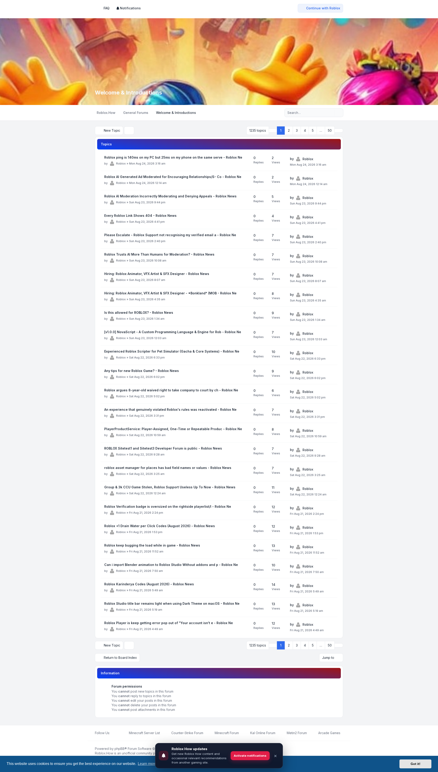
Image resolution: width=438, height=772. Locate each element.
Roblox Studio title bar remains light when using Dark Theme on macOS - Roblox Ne (172, 603)
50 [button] (330, 130)
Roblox (121, 163)
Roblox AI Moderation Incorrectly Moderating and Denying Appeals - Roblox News (170, 196)
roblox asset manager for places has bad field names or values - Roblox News (167, 468)
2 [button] (289, 130)
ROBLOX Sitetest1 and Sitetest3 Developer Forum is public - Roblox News (163, 448)
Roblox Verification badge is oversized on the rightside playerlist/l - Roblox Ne (167, 506)
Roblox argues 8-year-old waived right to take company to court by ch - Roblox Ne (171, 390)
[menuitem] (128, 8)
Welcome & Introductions (128, 92)
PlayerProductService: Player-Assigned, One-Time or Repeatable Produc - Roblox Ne (173, 429)
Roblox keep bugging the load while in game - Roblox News (152, 545)
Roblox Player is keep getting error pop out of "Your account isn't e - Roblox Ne (168, 623)
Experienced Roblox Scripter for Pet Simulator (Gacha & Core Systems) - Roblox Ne (171, 351)
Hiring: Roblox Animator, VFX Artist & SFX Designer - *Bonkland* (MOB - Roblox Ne (170, 293)
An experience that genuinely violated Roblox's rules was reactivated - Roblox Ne (170, 409)
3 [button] (297, 130)
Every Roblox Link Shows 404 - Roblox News (140, 215)
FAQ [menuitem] (107, 8)
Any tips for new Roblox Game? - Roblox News (141, 371)
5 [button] (313, 130)
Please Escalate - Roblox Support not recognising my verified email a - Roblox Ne (170, 235)
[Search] (330, 113)
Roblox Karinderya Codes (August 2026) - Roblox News (149, 584)
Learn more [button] (147, 764)
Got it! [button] (415, 764)
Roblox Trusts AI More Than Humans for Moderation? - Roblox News (159, 254)
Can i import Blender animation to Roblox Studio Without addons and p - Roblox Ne (171, 565)
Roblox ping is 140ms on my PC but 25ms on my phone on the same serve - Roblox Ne (173, 157)
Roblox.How (104, 753)
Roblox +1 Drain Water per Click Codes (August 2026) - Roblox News (159, 526)
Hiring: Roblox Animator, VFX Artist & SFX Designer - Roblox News (156, 274)
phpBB (120, 749)
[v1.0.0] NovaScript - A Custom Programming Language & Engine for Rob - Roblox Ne (172, 332)
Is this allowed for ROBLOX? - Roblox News (138, 312)
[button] (338, 130)
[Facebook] (113, 733)
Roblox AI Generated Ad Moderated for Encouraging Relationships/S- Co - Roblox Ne (172, 177)
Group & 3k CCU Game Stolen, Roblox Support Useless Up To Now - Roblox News (169, 487)
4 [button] (305, 130)
